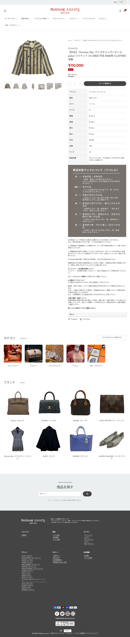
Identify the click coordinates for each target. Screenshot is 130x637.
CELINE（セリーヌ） (27, 562)
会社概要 (86, 555)
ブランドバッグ (88, 535)
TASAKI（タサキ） (26, 587)
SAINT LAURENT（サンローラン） (31, 564)
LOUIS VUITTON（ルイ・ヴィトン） (31, 558)
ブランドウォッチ (88, 539)
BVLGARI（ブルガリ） (27, 585)
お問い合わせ (56, 558)
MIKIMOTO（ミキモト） (28, 589)
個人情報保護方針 (57, 560)
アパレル (86, 541)
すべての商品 (56, 535)
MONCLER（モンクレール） (29, 566)
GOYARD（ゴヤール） (27, 571)
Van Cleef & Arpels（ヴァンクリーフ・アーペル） (33, 580)
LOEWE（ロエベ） (27, 575)
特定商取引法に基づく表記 (60, 562)
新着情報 (24, 535)
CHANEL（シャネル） (27, 560)
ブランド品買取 (88, 558)
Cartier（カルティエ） (27, 583)
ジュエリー (87, 537)
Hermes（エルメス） (27, 555)
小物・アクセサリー (89, 543)
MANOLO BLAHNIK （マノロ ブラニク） (32, 568)
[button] (5, 11)
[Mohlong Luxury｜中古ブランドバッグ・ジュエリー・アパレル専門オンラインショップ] (65, 11)
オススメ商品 (56, 539)
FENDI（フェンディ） (27, 577)
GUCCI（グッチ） (26, 573)
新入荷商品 (56, 537)
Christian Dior (73, 48)
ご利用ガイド (56, 555)
